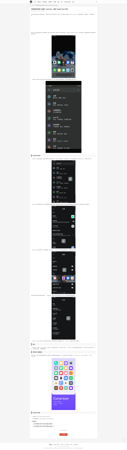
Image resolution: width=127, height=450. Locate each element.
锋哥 (39, 11)
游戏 (58, 1)
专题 (73, 1)
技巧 (62, 1)
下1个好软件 (62, 444)
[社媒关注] (125, 440)
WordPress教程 (67, 444)
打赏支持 (64, 434)
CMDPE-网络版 (75, 444)
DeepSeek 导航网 (56, 444)
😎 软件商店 (44, 1)
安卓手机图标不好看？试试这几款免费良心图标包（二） (44, 426)
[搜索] (96, 2)
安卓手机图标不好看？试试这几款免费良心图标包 (43, 423)
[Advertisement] (63, 24)
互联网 (54, 1)
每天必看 (39, 1)
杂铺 (71, 444)
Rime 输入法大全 (67, 1)
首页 (30, 5)
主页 (35, 1)
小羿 (41, 348)
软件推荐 (50, 1)
